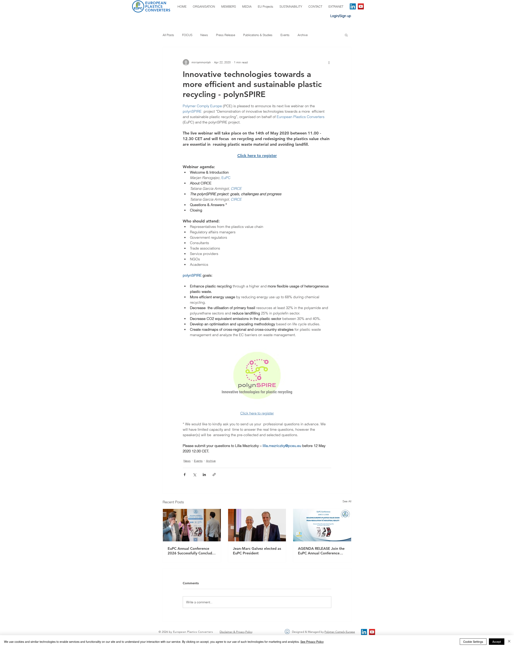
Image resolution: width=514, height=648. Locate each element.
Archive (303, 35)
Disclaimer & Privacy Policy (236, 632)
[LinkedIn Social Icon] (353, 6)
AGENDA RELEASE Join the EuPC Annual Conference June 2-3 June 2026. (321, 550)
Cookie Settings (473, 642)
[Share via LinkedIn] (204, 474)
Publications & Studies (257, 35)
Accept (496, 642)
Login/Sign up (340, 16)
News (204, 35)
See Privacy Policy (312, 642)
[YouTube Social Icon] (361, 6)
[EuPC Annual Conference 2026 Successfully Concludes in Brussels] (192, 525)
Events (285, 35)
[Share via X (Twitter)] (194, 474)
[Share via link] (214, 474)
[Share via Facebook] (185, 474)
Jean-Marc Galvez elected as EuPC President (257, 550)
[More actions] (328, 62)
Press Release (225, 35)
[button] (346, 34)
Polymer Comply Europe (339, 632)
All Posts (168, 35)
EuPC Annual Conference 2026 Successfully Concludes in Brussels (192, 550)
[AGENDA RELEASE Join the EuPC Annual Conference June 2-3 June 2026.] (322, 525)
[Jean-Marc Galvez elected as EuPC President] (257, 525)
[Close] (509, 641)
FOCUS (187, 35)
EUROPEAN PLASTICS (155, 5)
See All (347, 501)
